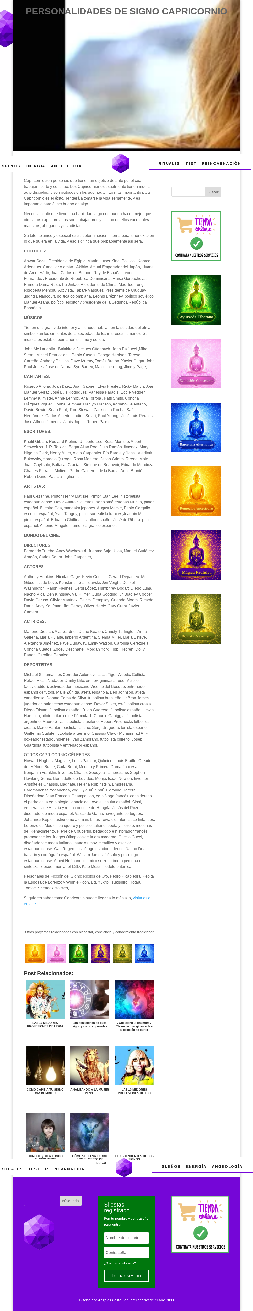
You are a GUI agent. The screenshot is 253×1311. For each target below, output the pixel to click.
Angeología (66, 166)
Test (191, 163)
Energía (35, 166)
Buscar (213, 192)
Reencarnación (221, 163)
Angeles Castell (110, 1300)
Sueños (11, 166)
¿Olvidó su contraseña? (120, 1263)
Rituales (169, 163)
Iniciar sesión (126, 1275)
